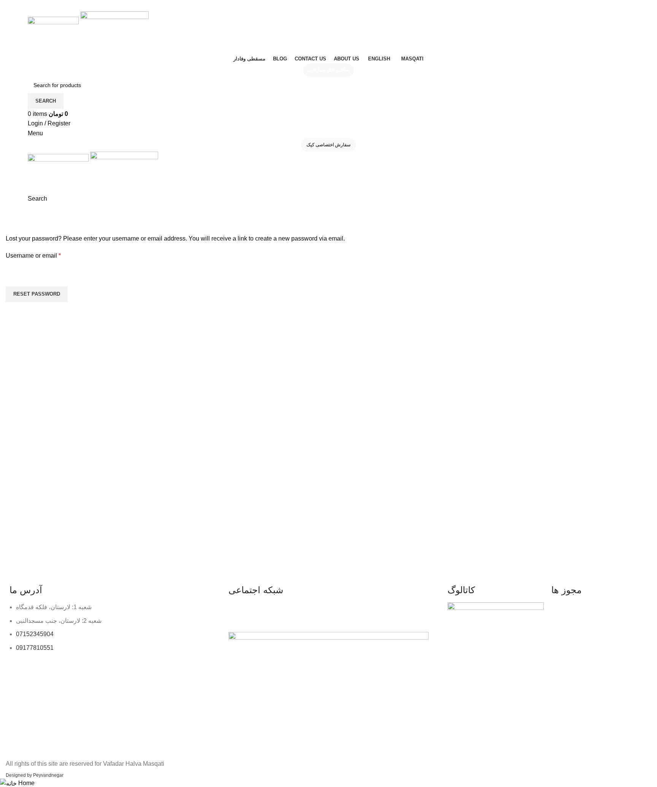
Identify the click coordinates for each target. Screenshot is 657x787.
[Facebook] (258, 611)
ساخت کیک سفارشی (328, 70)
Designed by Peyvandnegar (34, 775)
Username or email (46, 255)
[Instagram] (238, 611)
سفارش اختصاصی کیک (328, 144)
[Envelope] (299, 611)
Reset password (36, 294)
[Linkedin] (279, 611)
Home (12, 229)
